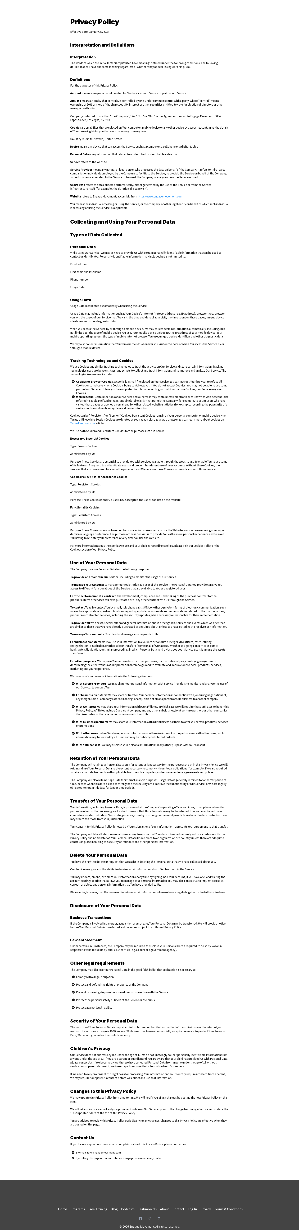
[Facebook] (140, 1218)
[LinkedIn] (158, 1218)
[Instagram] (149, 1218)
